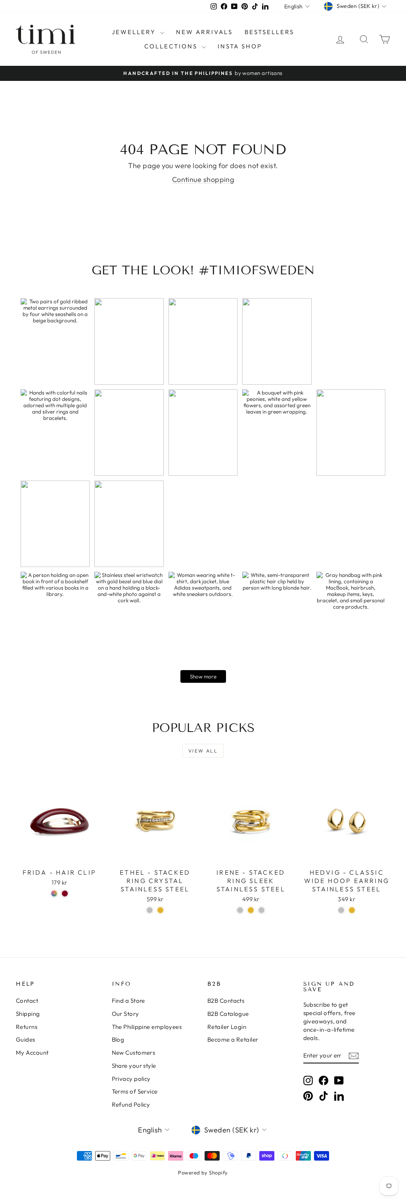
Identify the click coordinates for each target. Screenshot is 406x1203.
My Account (32, 1052)
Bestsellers (269, 32)
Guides (25, 1039)
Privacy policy (131, 1078)
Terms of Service (135, 1091)
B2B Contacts (225, 1000)
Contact (27, 1000)
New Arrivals (204, 32)
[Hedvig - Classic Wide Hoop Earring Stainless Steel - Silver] (341, 910)
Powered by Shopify (203, 1172)
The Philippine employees (147, 1027)
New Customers (133, 1052)
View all (203, 751)
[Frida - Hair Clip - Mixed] (54, 893)
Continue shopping (203, 179)
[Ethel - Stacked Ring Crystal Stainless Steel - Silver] (149, 910)
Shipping (28, 1013)
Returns (26, 1027)
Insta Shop (240, 46)
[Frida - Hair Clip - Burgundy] (65, 893)
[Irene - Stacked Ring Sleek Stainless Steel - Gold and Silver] (261, 910)
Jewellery (135, 32)
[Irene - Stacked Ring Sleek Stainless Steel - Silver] (240, 910)
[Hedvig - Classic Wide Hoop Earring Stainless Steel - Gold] (352, 910)
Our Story (125, 1013)
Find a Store (128, 1000)
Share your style (134, 1065)
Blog (118, 1039)
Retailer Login (226, 1027)
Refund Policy (131, 1104)
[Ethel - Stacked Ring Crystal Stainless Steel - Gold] (160, 910)
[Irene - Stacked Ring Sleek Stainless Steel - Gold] (251, 910)
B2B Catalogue (228, 1013)
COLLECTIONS (172, 46)
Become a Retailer (233, 1039)
